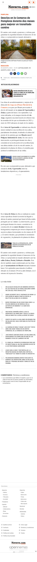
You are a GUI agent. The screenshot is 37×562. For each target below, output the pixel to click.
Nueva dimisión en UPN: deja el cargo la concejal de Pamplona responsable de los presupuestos (23, 93)
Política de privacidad (9, 536)
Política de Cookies (8, 533)
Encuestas (5, 513)
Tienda (23, 533)
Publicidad (6, 530)
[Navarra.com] (18, 7)
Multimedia (23, 511)
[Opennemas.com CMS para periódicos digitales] (18, 549)
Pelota (22, 497)
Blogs (4, 511)
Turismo (23, 530)
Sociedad (5, 499)
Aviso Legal (24, 525)
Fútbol (22, 492)
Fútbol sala (23, 501)
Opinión (4, 504)
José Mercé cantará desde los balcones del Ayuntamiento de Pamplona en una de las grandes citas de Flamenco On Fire (20, 336)
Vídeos (22, 516)
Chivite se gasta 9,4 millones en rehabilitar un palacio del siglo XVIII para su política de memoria (20, 321)
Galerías (23, 514)
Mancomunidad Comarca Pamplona (21, 77)
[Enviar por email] (25, 73)
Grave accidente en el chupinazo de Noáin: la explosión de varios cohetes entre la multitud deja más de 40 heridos (20, 296)
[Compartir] (11, 73)
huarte (3, 79)
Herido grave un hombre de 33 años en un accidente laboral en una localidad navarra (23, 158)
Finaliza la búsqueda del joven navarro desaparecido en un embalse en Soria (22, 245)
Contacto (5, 527)
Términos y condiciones (21, 375)
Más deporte (24, 503)
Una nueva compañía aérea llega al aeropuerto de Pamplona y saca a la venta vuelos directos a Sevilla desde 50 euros (19, 313)
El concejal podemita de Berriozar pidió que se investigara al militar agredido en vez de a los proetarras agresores (20, 344)
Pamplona (5, 502)
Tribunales (5, 497)
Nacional (22, 506)
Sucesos (5, 494)
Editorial (5, 506)
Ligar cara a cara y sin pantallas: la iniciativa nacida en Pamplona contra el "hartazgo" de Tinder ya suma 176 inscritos (20, 352)
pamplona (7, 77)
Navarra (4, 490)
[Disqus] (18, 410)
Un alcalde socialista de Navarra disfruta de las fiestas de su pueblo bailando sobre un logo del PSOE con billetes (20, 288)
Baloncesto (23, 494)
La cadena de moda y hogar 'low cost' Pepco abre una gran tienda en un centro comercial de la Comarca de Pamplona (20, 329)
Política (5, 492)
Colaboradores (6, 509)
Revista (22, 509)
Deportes (22, 490)
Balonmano (23, 499)
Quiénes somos (7, 525)
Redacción (5, 66)
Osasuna (4, 516)
